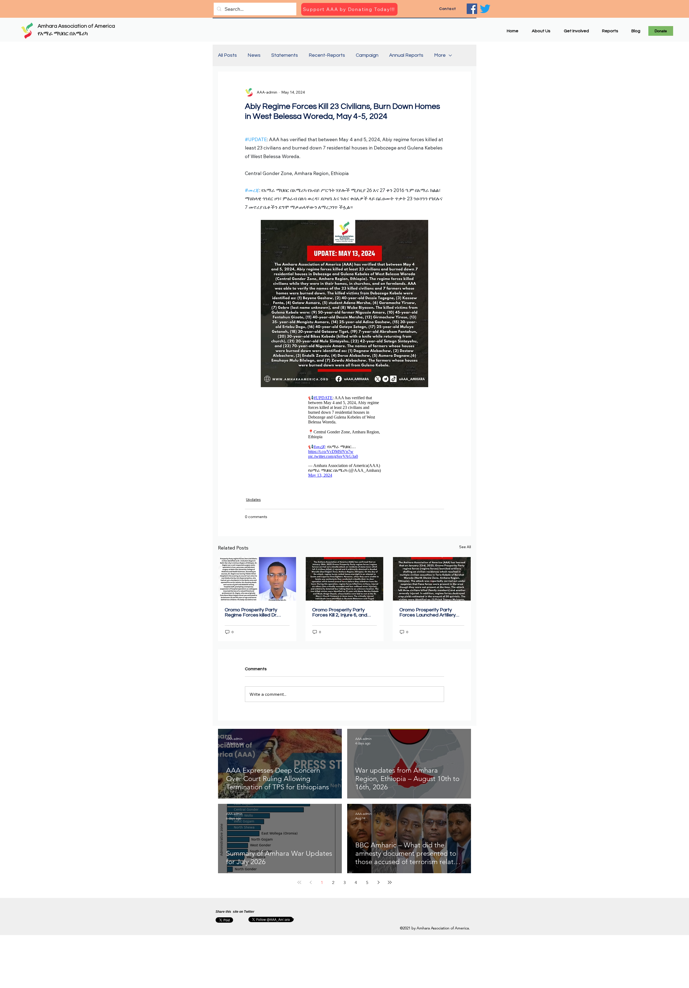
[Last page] (390, 885)
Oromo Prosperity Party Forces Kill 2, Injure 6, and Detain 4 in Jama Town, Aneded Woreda (339, 615)
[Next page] (378, 885)
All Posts (227, 55)
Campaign (367, 55)
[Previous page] (310, 885)
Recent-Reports (327, 55)
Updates (253, 502)
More (440, 55)
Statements (284, 55)
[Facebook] (472, 8)
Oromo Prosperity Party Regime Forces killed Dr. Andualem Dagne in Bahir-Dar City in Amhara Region (253, 615)
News (254, 55)
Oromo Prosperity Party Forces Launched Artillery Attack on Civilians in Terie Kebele (427, 615)
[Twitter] (485, 8)
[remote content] (344, 438)
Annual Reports (406, 55)
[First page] (299, 885)
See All (465, 549)
